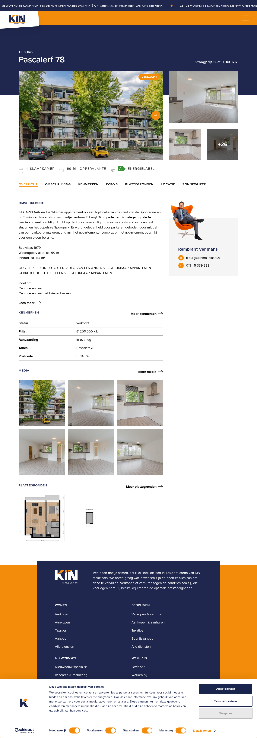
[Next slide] (155, 115)
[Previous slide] (25, 115)
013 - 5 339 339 (198, 265)
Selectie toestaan (225, 701)
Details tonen (202, 730)
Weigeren (225, 713)
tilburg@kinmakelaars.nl (203, 257)
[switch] (110, 730)
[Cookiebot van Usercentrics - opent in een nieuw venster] (24, 730)
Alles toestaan (225, 688)
